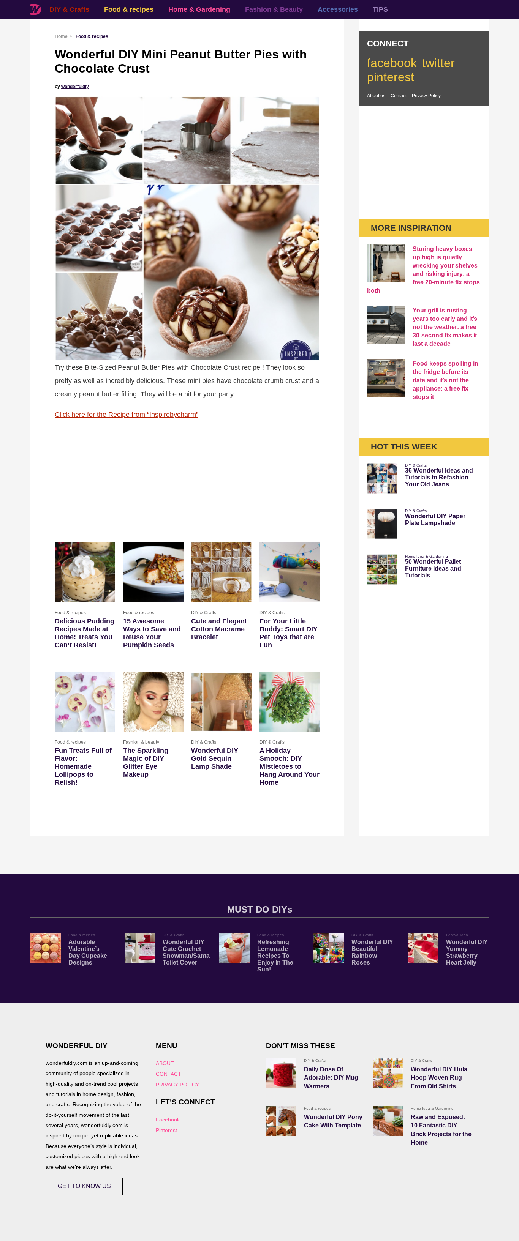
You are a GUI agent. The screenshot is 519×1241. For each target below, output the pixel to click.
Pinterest (166, 1130)
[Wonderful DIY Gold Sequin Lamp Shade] (221, 702)
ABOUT (165, 1063)
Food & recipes (128, 9)
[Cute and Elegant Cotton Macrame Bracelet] (221, 572)
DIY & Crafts (69, 9)
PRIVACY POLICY (177, 1085)
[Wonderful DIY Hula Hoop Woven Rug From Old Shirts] (388, 1073)
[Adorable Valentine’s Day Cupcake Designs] (45, 948)
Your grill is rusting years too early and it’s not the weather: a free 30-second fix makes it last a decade (445, 327)
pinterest (390, 77)
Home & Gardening (199, 9)
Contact (399, 95)
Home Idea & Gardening (426, 556)
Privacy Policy (426, 95)
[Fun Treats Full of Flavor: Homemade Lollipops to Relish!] (85, 702)
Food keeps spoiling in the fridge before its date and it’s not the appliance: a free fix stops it (445, 380)
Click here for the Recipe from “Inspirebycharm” (126, 414)
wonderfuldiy (75, 86)
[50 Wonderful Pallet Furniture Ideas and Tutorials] (382, 569)
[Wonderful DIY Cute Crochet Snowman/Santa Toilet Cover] (140, 948)
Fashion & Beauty (274, 9)
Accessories (338, 9)
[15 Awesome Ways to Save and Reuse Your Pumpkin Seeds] (153, 572)
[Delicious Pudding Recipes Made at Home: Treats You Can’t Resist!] (85, 572)
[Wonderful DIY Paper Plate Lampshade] (382, 524)
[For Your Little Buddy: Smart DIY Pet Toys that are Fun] (290, 572)
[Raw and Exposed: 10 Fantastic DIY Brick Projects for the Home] (388, 1121)
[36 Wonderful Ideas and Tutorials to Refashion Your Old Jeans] (382, 478)
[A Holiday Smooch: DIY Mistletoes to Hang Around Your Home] (290, 702)
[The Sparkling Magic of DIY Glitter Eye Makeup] (153, 702)
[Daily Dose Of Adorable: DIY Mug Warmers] (281, 1073)
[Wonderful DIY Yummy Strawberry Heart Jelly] (423, 948)
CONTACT (168, 1074)
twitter (438, 63)
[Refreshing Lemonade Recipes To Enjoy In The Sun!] (234, 948)
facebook (392, 63)
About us (376, 95)
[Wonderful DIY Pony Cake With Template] (281, 1121)
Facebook (168, 1119)
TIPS (380, 9)
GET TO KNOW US (84, 1186)
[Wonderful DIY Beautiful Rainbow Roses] (328, 948)
